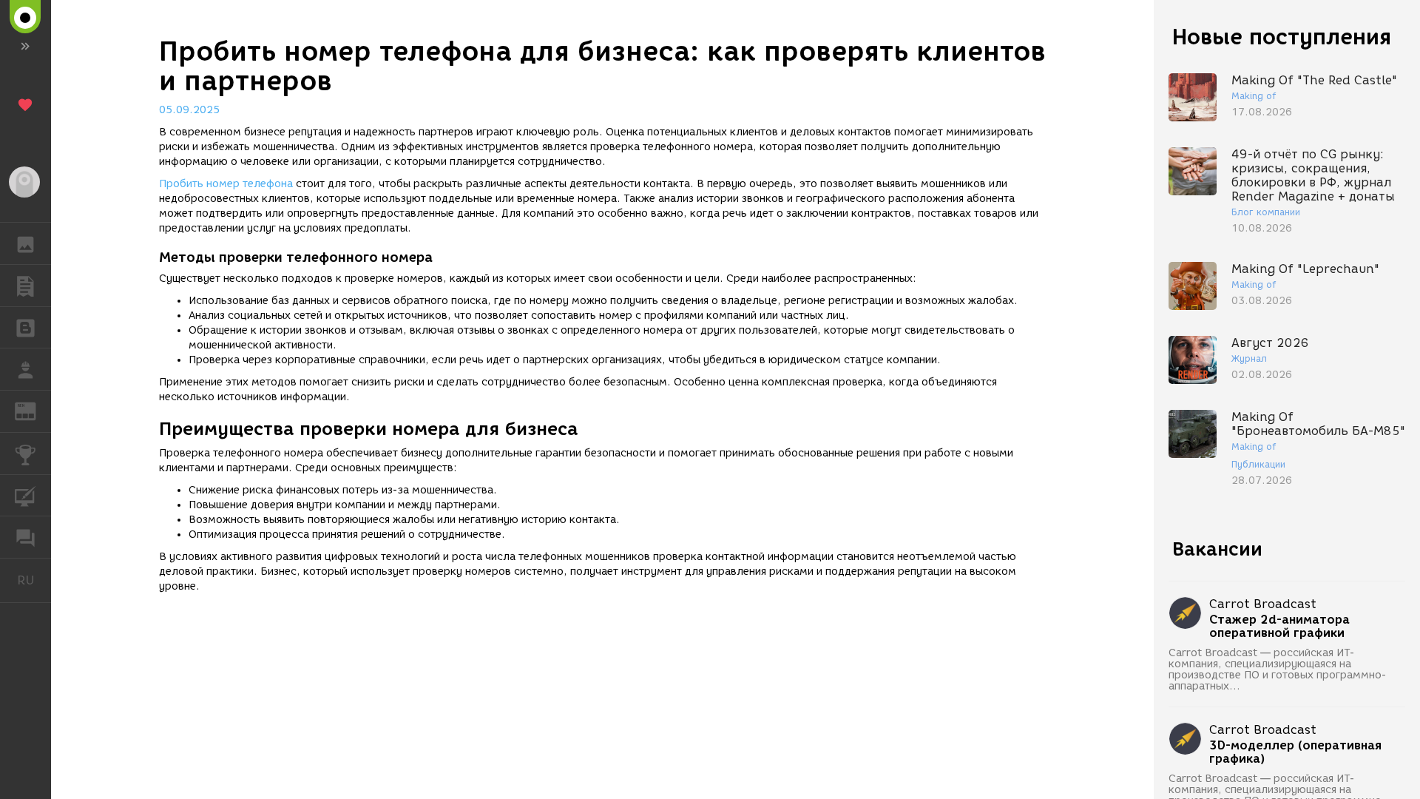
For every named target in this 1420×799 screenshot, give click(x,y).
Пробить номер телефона (226, 184)
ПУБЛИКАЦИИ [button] (25, 285)
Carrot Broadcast (1262, 604)
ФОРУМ (25, 537)
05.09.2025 (189, 110)
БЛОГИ (25, 327)
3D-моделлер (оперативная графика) (1295, 752)
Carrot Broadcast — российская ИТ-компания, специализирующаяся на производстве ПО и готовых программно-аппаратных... (1278, 669)
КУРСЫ (25, 495)
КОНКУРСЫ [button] (25, 453)
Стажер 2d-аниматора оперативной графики (1279, 626)
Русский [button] (34, 580)
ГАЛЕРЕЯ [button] (25, 243)
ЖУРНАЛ (34, 410)
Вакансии (1217, 549)
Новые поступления (1281, 37)
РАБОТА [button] (25, 369)
